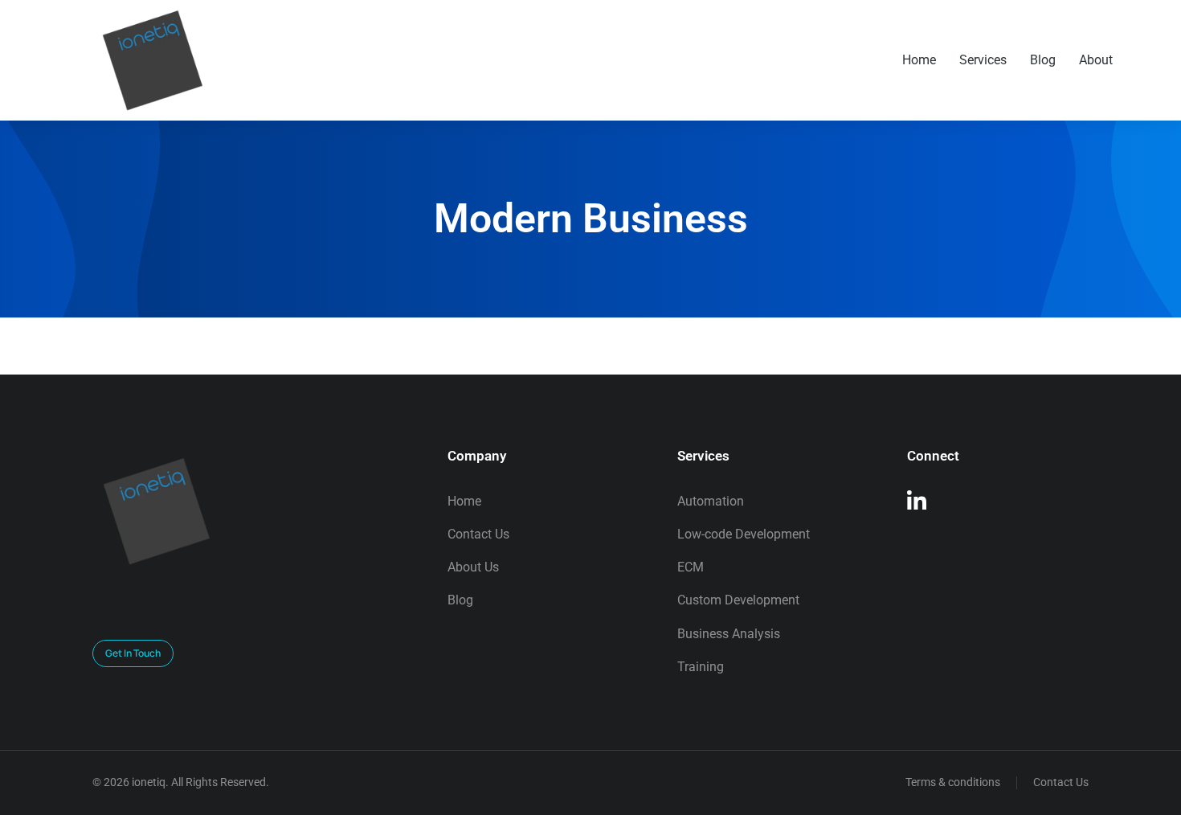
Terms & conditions (952, 782)
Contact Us (1061, 782)
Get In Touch (133, 653)
